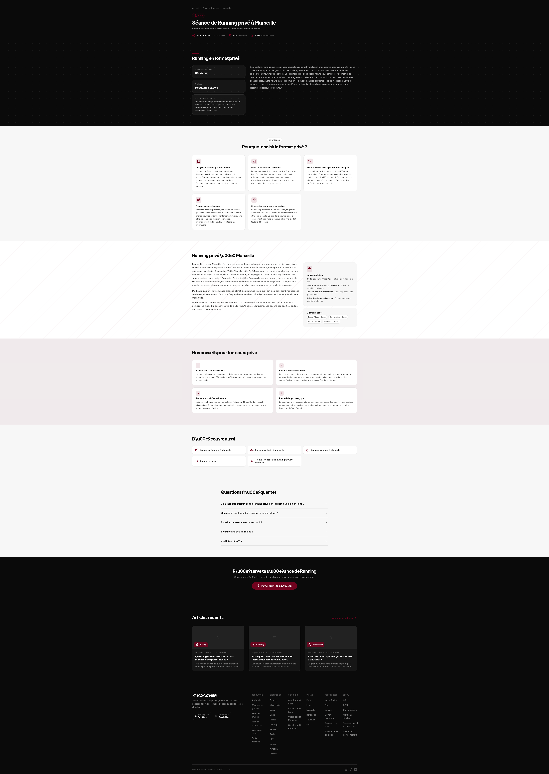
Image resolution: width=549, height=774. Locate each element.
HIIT (272, 739)
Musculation (275, 705)
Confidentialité (350, 710)
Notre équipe (331, 700)
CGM (345, 705)
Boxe (272, 715)
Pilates (273, 719)
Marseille (311, 710)
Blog (327, 705)
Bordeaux (311, 715)
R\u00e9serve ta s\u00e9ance (274, 586)
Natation (274, 749)
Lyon (309, 705)
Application (257, 700)
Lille (308, 724)
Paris (309, 700)
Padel (272, 734)
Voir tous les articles (344, 618)
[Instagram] (346, 769)
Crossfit (273, 753)
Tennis (273, 729)
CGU (345, 700)
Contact (328, 710)
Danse (273, 744)
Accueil (195, 8)
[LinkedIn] (355, 769)
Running (274, 724)
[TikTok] (351, 769)
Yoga (272, 710)
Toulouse (311, 719)
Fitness (273, 700)
